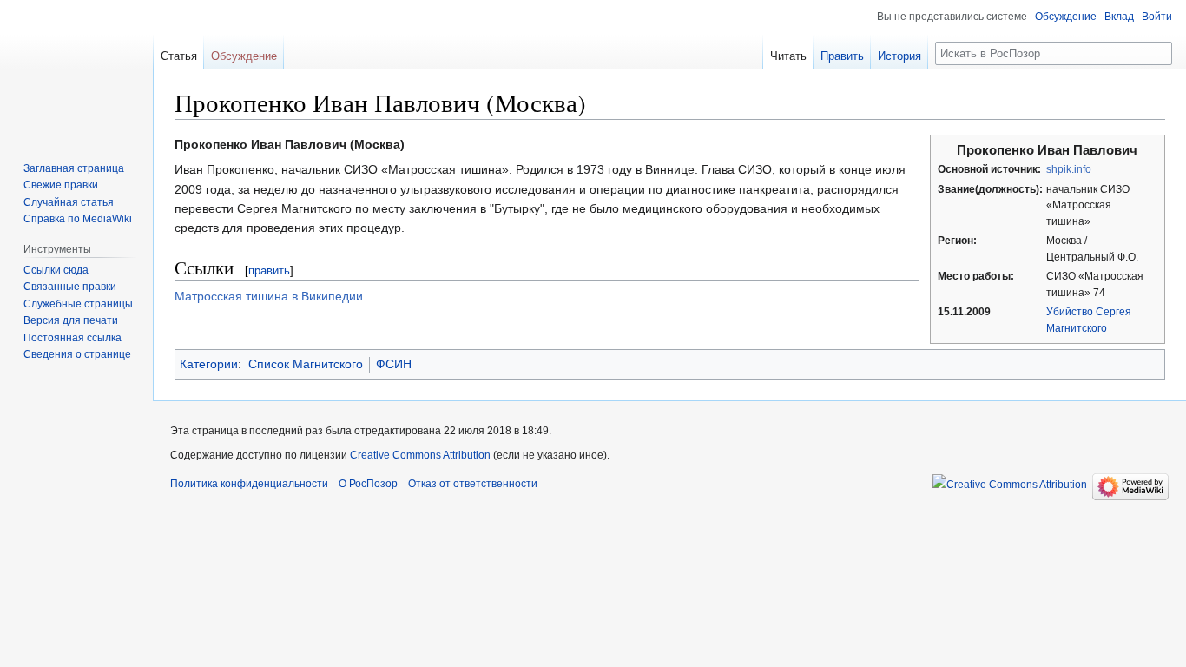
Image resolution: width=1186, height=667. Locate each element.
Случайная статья (68, 202)
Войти (1157, 16)
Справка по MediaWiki (77, 219)
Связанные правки (69, 287)
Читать (788, 56)
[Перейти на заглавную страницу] (76, 69)
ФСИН (394, 364)
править (269, 270)
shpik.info (1068, 169)
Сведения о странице (77, 354)
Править (842, 56)
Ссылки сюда (56, 270)
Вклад (1119, 16)
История (899, 56)
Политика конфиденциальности (249, 484)
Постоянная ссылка (72, 338)
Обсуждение (1066, 16)
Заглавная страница (73, 168)
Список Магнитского (305, 364)
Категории (209, 364)
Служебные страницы (78, 304)
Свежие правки (60, 185)
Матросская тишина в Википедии (269, 296)
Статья (179, 56)
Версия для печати (70, 320)
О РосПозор (368, 484)
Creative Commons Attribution (420, 455)
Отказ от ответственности (472, 484)
